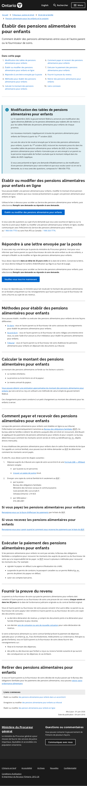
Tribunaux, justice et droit (23, 15)
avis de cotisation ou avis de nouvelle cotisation (38, 625)
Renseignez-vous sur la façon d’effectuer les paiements (25, 512)
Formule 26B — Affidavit (74, 462)
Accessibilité (27, 768)
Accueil (5, 15)
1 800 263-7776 (49, 230)
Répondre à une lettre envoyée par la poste (23, 74)
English (44, 5)
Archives (41, 768)
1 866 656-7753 (10, 230)
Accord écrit (12, 332)
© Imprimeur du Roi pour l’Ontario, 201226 (20, 776)
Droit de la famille (45, 15)
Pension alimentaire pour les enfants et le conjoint (26, 18)
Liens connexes (54, 86)
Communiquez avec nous (60, 742)
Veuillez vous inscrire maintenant (21, 279)
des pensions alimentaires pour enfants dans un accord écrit (42, 697)
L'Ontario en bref (9, 768)
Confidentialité (70, 768)
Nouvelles (54, 768)
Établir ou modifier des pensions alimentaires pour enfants (33, 212)
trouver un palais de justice (24, 473)
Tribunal (10, 343)
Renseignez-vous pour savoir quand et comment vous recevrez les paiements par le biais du (43, 529)
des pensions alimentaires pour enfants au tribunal (42, 702)
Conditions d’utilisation (12, 774)
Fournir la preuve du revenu (59, 74)
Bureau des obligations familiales (58, 429)
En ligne (10, 325)
